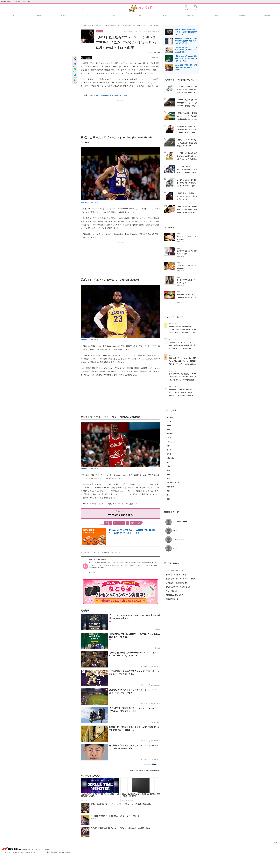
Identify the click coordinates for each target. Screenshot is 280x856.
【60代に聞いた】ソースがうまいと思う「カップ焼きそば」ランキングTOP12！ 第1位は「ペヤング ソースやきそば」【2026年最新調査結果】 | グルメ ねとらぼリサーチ (183, 364)
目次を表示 (154, 57)
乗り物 (169, 454)
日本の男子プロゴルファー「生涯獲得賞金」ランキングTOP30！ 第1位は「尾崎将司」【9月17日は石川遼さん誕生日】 (187, 132)
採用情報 (61, 852)
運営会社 (55, 852)
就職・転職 (170, 487)
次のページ (135, 523)
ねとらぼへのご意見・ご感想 (175, 575)
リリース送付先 (170, 591)
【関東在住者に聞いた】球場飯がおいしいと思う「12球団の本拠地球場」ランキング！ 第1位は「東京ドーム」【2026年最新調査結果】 (187, 119)
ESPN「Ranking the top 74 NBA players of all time (107, 95)
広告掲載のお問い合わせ (173, 595)
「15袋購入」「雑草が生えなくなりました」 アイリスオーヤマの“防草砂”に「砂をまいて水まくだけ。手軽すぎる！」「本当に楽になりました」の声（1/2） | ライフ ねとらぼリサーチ (182, 395)
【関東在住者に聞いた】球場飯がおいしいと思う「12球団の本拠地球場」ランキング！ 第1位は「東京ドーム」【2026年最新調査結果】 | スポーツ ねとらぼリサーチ (182, 332)
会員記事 (267, 15)
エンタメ (63, 15)
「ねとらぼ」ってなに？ (173, 570)
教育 (168, 491)
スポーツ (99, 31)
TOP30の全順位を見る (120, 515)
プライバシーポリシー (40, 852)
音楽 (168, 499)
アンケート (169, 227)
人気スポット (171, 458)
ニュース (38, 15)
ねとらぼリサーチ (155, 52)
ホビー (169, 446)
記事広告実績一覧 (171, 599)
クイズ (89, 15)
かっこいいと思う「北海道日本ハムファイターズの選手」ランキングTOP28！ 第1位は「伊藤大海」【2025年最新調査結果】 (187, 186)
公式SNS (14, 852)
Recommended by (147, 764)
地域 (140, 15)
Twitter (91, 572)
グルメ (114, 15)
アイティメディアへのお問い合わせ (177, 587)
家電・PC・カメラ (173, 482)
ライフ (169, 450)
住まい (165, 15)
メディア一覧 (6, 852)
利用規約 (276, 843)
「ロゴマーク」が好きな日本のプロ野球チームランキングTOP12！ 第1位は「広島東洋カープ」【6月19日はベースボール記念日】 (187, 106)
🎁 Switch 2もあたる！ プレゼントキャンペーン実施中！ (16, 1)
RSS (49, 852)
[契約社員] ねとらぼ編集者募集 (176, 583)
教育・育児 (190, 15)
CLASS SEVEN (178, 539)
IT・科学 (170, 417)
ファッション (171, 442)
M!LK (175, 531)
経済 (168, 495)
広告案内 (21, 852)
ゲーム (169, 429)
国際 (168, 474)
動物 (216, 15)
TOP (12, 15)
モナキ (175, 548)
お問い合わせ (29, 852)
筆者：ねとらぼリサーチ (97, 559)
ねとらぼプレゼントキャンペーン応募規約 (179, 579)
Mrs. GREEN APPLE (180, 522)
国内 (168, 470)
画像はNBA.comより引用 (89, 202)
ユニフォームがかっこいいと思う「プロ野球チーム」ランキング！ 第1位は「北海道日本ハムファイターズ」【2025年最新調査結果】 (187, 172)
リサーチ (242, 15)
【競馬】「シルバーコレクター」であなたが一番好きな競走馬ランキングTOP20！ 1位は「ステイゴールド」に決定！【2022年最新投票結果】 (187, 146)
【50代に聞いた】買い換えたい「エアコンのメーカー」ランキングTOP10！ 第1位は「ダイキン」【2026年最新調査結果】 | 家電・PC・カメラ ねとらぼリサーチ (182, 380)
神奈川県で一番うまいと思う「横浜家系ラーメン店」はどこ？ (187, 297)
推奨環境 (68, 852)
